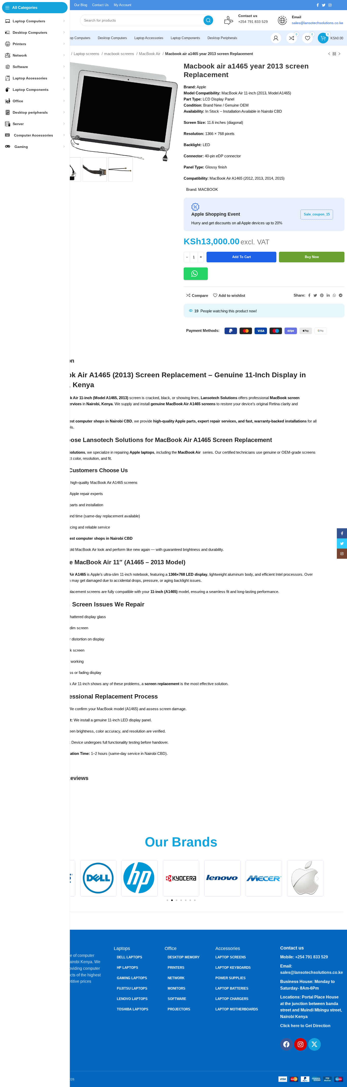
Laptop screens (87, 54)
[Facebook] (286, 1044)
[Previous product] (329, 54)
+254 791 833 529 (253, 22)
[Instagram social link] (330, 5)
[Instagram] (300, 1044)
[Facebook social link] (317, 5)
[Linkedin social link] (328, 295)
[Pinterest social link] (322, 295)
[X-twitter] (314, 1044)
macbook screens (119, 54)
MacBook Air (150, 54)
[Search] (208, 20)
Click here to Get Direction (305, 1026)
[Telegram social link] (340, 295)
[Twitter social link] (323, 5)
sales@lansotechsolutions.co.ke (311, 972)
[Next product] (339, 54)
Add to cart (241, 257)
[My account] (276, 38)
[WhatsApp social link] (334, 295)
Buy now (312, 257)
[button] (196, 273)
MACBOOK (208, 189)
